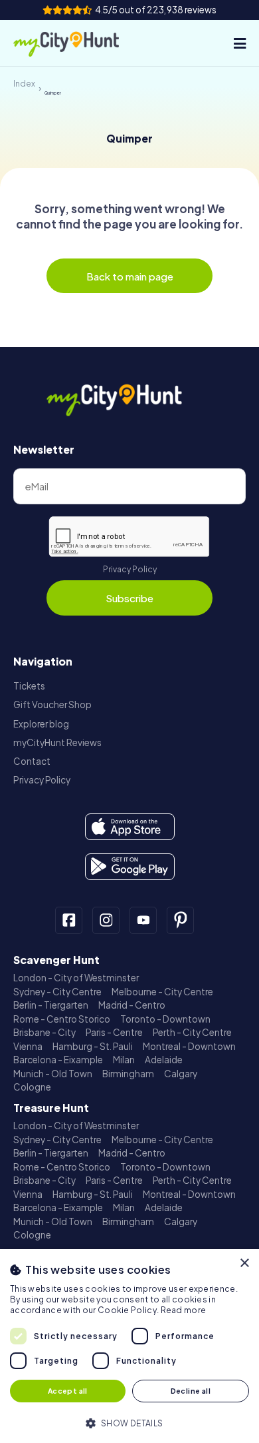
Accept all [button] (68, 1390)
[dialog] (129, 1346)
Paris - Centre (114, 1032)
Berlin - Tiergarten (50, 1005)
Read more (184, 1310)
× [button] (244, 1263)
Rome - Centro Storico (61, 1019)
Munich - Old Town (52, 1073)
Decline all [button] (191, 1390)
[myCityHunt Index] (78, 43)
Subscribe (129, 598)
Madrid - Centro (131, 1005)
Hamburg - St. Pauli (92, 1046)
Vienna (28, 1046)
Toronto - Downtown (165, 1019)
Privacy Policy (130, 569)
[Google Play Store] (130, 866)
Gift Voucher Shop (52, 704)
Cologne (32, 1087)
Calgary (180, 1073)
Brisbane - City (44, 1032)
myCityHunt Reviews (57, 742)
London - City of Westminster (76, 977)
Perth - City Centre (192, 1032)
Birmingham (128, 1073)
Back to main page (129, 276)
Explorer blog (41, 723)
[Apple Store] (130, 826)
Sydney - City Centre (57, 991)
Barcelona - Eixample (58, 1059)
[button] (129, 1422)
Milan (124, 1059)
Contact (31, 761)
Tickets (29, 686)
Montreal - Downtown (189, 1046)
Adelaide (164, 1059)
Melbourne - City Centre (162, 991)
